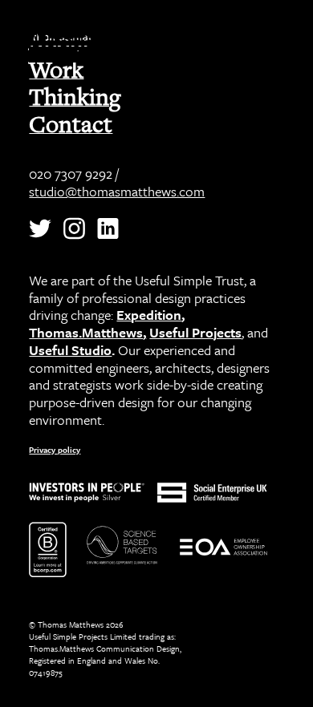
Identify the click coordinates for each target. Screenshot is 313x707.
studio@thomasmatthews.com (117, 191)
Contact (70, 123)
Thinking (74, 96)
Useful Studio (70, 350)
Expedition (148, 315)
